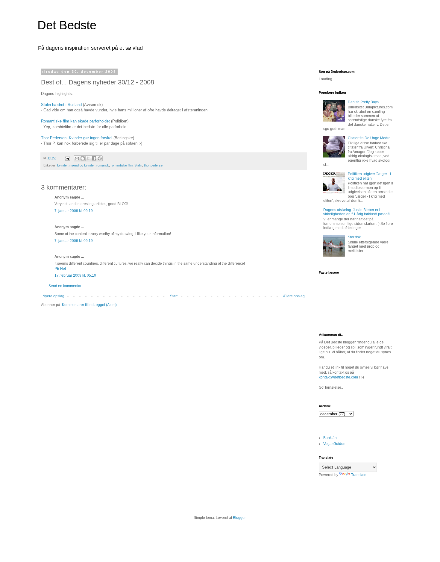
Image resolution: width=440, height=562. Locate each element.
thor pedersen (154, 165)
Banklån (330, 438)
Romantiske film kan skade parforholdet (76, 121)
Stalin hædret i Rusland (61, 104)
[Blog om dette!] (83, 158)
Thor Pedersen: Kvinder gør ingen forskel (76, 138)
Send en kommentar (64, 286)
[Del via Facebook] (94, 158)
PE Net (60, 268)
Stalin (138, 165)
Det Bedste (66, 25)
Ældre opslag (294, 296)
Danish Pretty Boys (363, 102)
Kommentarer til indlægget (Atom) (89, 305)
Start (173, 296)
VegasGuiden (334, 444)
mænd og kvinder (82, 165)
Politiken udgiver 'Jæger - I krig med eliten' (369, 176)
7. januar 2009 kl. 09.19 (73, 211)
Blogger (239, 518)
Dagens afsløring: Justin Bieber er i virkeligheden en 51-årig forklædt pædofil (356, 212)
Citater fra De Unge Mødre (369, 138)
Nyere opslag (53, 296)
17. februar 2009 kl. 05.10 (75, 275)
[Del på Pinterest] (100, 158)
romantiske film (122, 165)
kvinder (62, 165)
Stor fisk (354, 237)
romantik (102, 165)
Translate (358, 475)
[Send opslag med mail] (67, 158)
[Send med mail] (77, 158)
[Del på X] (88, 158)
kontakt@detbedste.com (338, 377)
